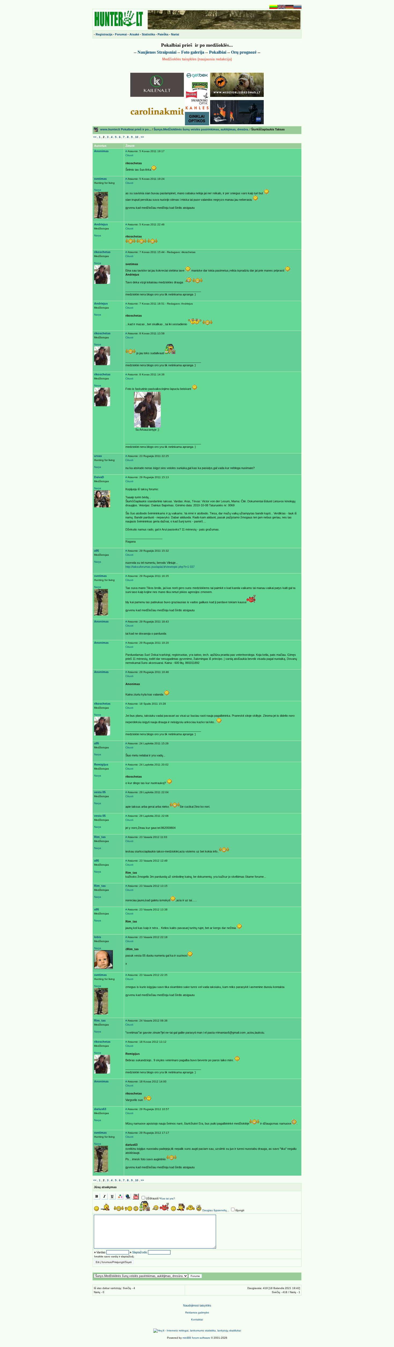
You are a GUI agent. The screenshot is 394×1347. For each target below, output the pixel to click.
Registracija (104, 34)
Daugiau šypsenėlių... (215, 1210)
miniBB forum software (196, 1337)
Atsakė (134, 34)
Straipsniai (166, 52)
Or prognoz (244, 52)
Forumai (121, 34)
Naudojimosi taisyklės (197, 1305)
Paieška (163, 34)
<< (94, 137)
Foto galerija (192, 52)
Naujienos (146, 52)
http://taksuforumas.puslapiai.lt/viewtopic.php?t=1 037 (160, 566)
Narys (97, 189)
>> (142, 137)
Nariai (175, 34)
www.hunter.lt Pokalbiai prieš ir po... (125, 129)
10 (136, 137)
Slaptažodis (139, 1252)
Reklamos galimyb (197, 1312)
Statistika (148, 34)
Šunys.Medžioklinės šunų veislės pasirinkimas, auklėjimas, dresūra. (201, 129)
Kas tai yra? (167, 1198)
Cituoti (129, 155)
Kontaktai (197, 1319)
